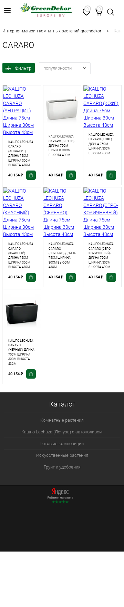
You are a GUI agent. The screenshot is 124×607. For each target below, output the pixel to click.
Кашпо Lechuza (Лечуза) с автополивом (62, 431)
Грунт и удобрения (62, 467)
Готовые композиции (62, 443)
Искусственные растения (62, 455)
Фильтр (23, 68)
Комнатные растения (62, 420)
